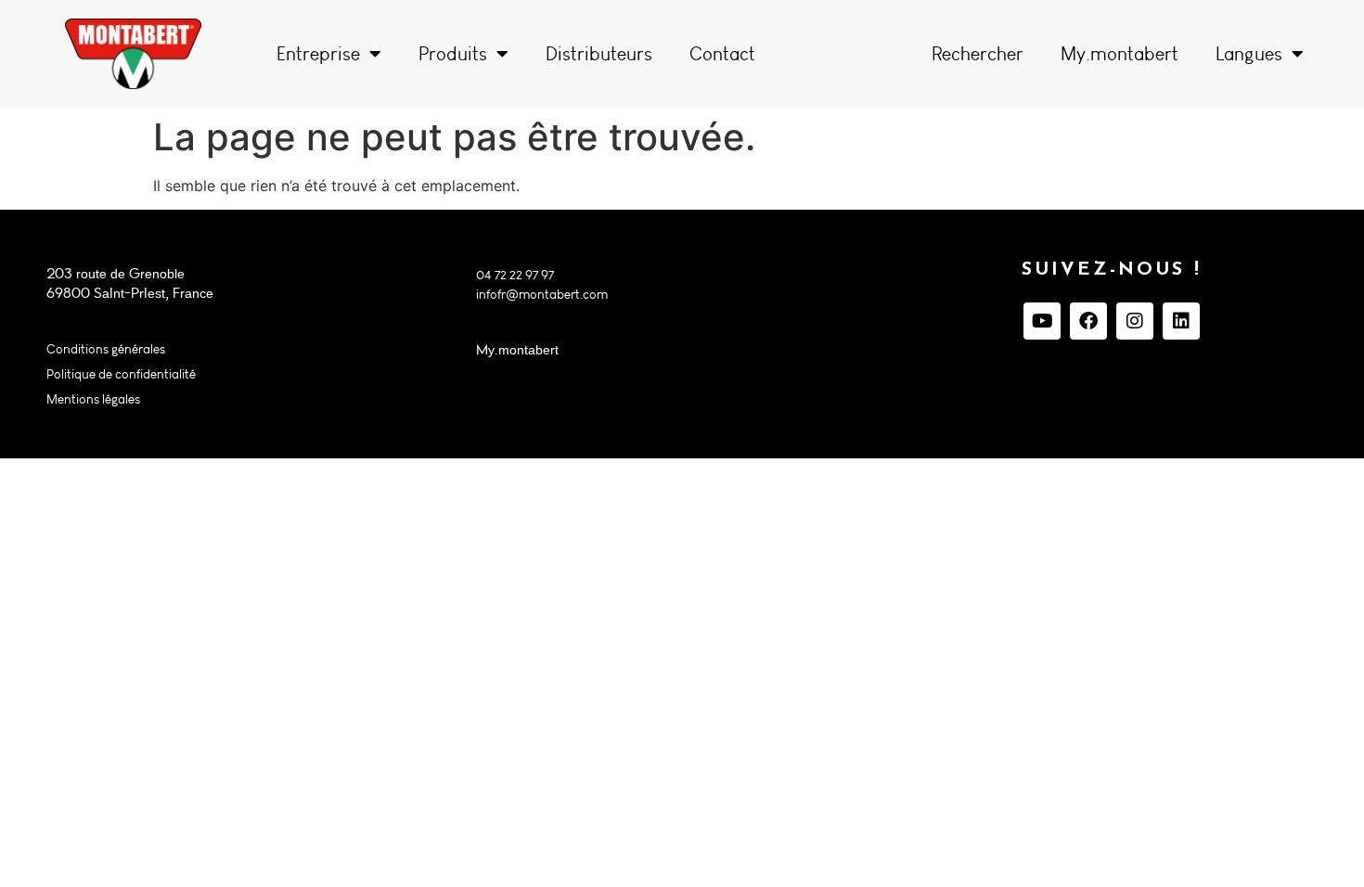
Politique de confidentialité (121, 374)
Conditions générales (105, 349)
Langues (1249, 54)
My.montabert (1119, 54)
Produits (452, 54)
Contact (722, 54)
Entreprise (318, 54)
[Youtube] (1042, 321)
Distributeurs (599, 54)
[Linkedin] (1181, 321)
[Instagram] (1134, 321)
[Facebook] (1088, 321)
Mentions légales (93, 399)
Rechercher (977, 54)
